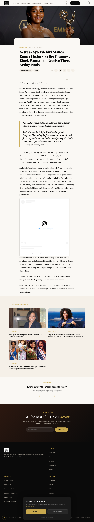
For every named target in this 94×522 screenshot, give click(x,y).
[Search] (66, 3)
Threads (51, 484)
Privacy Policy (30, 506)
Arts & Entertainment (26, 70)
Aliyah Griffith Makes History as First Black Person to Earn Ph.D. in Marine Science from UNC (66, 335)
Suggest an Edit (71, 79)
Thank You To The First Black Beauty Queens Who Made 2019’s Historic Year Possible (27, 367)
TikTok (50, 489)
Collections (36, 3)
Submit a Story (47, 396)
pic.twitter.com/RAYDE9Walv (47, 141)
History (36, 70)
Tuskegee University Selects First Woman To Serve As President (25, 335)
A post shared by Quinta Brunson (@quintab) (44, 253)
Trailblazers (25, 3)
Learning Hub (52, 465)
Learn (52, 3)
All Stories (52, 461)
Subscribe (75, 3)
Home (21, 43)
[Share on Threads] (64, 70)
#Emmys (44, 122)
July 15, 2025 (44, 145)
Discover (16, 3)
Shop (85, 3)
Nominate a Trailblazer (10, 489)
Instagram (52, 480)
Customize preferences (47, 517)
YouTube (51, 493)
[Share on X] (56, 70)
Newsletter (7, 484)
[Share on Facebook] (60, 70)
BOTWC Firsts (28, 43)
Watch (45, 3)
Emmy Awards (25, 92)
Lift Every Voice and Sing (11, 493)
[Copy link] (73, 70)
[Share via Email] (68, 70)
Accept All (36, 511)
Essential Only (57, 511)
